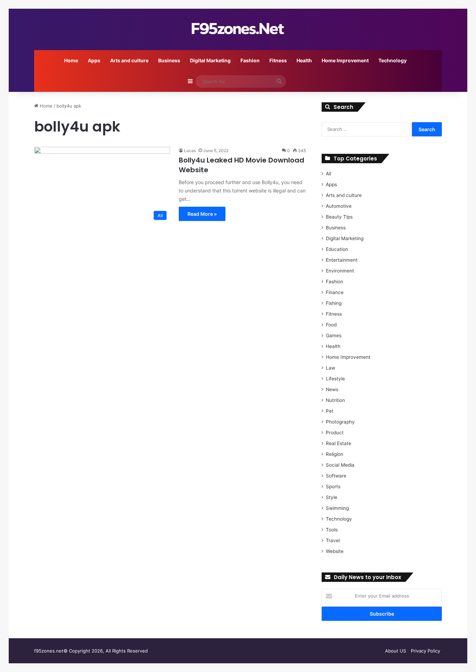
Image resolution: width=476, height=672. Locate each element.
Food (331, 324)
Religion (334, 454)
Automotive (339, 206)
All (328, 173)
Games (333, 335)
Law (330, 368)
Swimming (337, 508)
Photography (340, 422)
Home (71, 60)
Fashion (250, 60)
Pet (329, 411)
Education (337, 249)
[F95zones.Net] (238, 29)
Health (304, 60)
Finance (335, 292)
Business (169, 60)
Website (335, 551)
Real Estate (338, 443)
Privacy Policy (425, 651)
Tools (332, 529)
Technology (392, 60)
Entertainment (342, 260)
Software (336, 476)
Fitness (278, 60)
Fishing (333, 303)
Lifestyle (335, 378)
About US (395, 651)
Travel (333, 540)
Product (335, 432)
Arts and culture (129, 60)
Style (331, 497)
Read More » (202, 214)
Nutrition (335, 400)
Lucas (190, 150)
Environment (340, 271)
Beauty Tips (339, 217)
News (332, 389)
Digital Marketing (210, 60)
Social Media (340, 465)
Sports (333, 486)
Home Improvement (345, 60)
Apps (94, 60)
